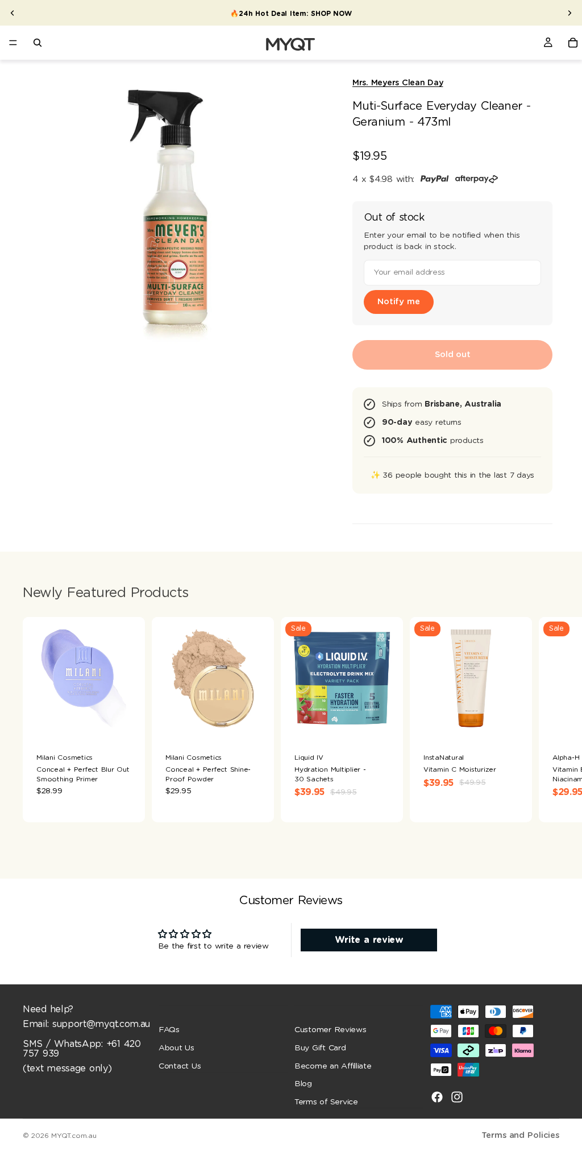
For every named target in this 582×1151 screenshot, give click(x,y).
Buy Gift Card (320, 1048)
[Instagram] (457, 1097)
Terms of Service (326, 1102)
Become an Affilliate (333, 1066)
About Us (176, 1048)
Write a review (369, 940)
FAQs (169, 1030)
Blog (303, 1084)
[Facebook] (437, 1097)
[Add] (127, 721)
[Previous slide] (12, 13)
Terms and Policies (520, 1135)
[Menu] (13, 43)
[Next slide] (569, 13)
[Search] (37, 42)
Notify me (398, 301)
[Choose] (256, 721)
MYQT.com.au (73, 1135)
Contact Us (180, 1066)
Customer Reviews (330, 1030)
